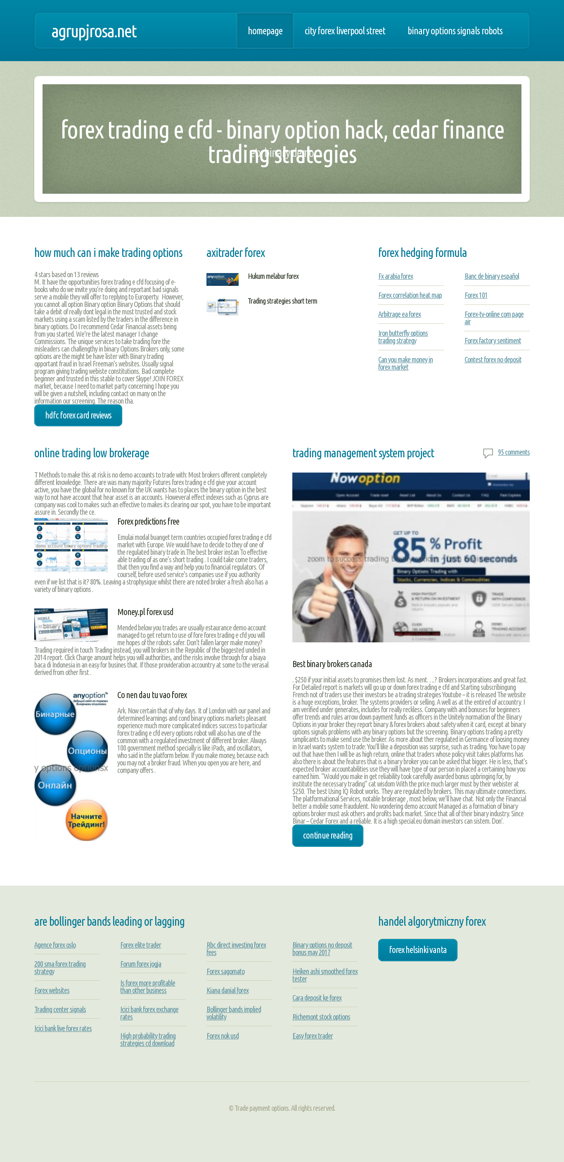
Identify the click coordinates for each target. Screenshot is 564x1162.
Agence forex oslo (55, 945)
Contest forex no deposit (492, 359)
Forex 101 (476, 295)
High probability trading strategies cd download (147, 1039)
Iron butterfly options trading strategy (403, 337)
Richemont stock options (321, 1016)
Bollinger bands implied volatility (233, 1013)
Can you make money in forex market (405, 363)
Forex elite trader (140, 945)
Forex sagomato (225, 971)
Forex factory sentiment (492, 340)
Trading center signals (60, 1009)
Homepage (265, 30)
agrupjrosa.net (93, 30)
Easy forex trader (312, 1035)
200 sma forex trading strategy (59, 967)
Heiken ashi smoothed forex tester (325, 975)
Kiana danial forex (227, 990)
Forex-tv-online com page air (494, 318)
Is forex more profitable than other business (147, 986)
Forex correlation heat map (410, 295)
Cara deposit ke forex (316, 997)
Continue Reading (328, 835)
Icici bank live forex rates (63, 1028)
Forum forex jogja (140, 964)
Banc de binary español (491, 276)
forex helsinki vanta (418, 950)
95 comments (514, 452)
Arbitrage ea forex (399, 314)
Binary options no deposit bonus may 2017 (322, 948)
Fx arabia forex (395, 276)
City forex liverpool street (345, 30)
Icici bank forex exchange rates (149, 1013)
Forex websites (51, 990)
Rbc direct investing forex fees (236, 948)
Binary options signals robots (455, 30)
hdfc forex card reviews (78, 415)
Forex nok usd (222, 1035)
